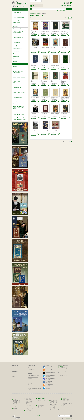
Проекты (30, 373)
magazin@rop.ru (65, 398)
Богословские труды (32, 380)
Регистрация (38, 0)
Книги (46, 5)
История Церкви (16, 34)
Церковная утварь (53, 5)
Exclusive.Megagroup (69, 418)
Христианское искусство (17, 97)
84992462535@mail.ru (42, 398)
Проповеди (15, 66)
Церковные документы (17, 95)
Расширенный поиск (61, 10)
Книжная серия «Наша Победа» (19, 117)
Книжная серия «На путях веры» (19, 114)
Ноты (14, 53)
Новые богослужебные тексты (33, 375)
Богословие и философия (17, 20)
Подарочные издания (17, 63)
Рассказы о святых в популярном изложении (19, 78)
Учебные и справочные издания (19, 92)
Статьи (13, 373)
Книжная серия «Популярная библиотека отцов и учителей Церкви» (18, 107)
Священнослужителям (17, 87)
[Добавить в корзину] (38, 35)
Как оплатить (37, 3)
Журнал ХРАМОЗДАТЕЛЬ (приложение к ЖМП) (18, 32)
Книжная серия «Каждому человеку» (18, 111)
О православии (16, 56)
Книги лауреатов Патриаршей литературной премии (18, 46)
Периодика (15, 61)
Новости (13, 376)
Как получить (42, 3)
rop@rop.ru (62, 366)
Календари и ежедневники (18, 37)
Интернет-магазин (38, 5)
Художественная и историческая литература (19, 101)
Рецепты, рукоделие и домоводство (17, 82)
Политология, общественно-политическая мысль (18, 72)
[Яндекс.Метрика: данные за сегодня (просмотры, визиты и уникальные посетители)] (36, 415)
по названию (37, 17)
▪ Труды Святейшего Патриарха (19, 17)
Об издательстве (15, 365)
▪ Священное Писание (17, 12)
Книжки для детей (16, 42)
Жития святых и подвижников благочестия (18, 26)
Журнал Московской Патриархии (19, 28)
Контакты (47, 3)
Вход (33, 0)
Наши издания (15, 371)
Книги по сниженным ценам (18, 103)
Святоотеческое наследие (17, 84)
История (13, 367)
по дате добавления (46, 17)
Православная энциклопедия (18, 75)
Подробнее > (34, 35)
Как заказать (32, 3)
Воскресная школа (16, 22)
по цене (41, 17)
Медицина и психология (17, 48)
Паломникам (15, 58)
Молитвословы (16, 51)
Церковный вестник (31, 386)
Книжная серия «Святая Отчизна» (19, 119)
